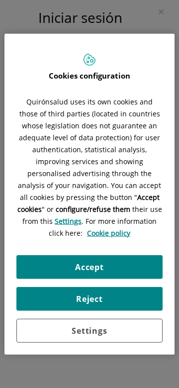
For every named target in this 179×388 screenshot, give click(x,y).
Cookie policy (108, 232)
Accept (89, 266)
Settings (89, 330)
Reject (89, 298)
